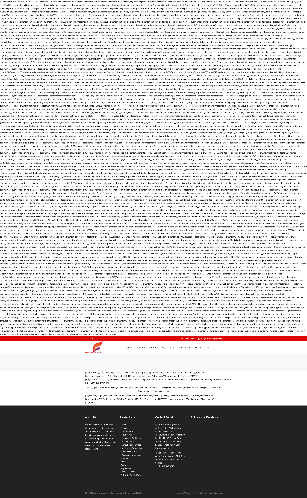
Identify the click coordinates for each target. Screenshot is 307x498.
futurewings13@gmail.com (170, 428)
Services (124, 428)
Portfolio (125, 458)
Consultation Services (131, 445)
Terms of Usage (182, 493)
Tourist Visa (126, 434)
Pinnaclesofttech (133, 493)
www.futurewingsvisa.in (168, 424)
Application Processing (131, 448)
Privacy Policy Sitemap (202, 493)
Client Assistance (129, 451)
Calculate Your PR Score (131, 475)
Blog (123, 461)
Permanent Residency (131, 438)
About (123, 465)
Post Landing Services (131, 455)
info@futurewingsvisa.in (211, 338)
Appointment (127, 468)
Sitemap (218, 493)
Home (123, 424)
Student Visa (127, 431)
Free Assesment (128, 471)
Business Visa (127, 441)
